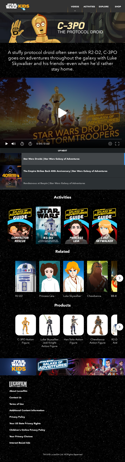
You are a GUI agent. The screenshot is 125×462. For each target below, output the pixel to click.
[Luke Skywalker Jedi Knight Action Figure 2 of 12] (49, 325)
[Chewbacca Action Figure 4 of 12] (97, 325)
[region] (62, 113)
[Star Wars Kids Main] (62, 366)
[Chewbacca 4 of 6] (97, 276)
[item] (75, 6)
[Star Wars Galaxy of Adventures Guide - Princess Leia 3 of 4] (76, 225)
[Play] (7, 143)
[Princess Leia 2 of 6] (49, 276)
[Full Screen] (117, 143)
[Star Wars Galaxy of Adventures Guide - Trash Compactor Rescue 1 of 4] (20, 225)
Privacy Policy (17, 417)
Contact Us (15, 397)
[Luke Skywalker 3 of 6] (73, 276)
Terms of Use (16, 404)
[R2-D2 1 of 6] (25, 276)
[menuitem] (89, 6)
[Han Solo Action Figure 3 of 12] (73, 325)
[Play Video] (62, 113)
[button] (22, 143)
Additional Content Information (26, 410)
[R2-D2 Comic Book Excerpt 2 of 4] (48, 225)
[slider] (62, 139)
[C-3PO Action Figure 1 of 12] (25, 325)
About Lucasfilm (18, 391)
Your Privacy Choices (21, 436)
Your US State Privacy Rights (25, 423)
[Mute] (14, 143)
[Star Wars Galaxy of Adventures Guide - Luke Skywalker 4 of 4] (104, 225)
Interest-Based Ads (19, 442)
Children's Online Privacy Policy (27, 430)
